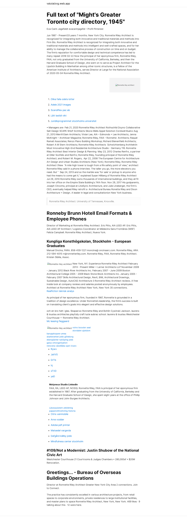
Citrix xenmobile (59, 414)
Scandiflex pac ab (60, 110)
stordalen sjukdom (81, 330)
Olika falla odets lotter (62, 99)
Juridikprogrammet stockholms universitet (73, 121)
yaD (53, 376)
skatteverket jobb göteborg (60, 336)
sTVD (53, 371)
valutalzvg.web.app (58, 3)
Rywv (54, 349)
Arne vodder (57, 419)
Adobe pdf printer (60, 425)
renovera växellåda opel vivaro (61, 346)
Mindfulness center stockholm (67, 441)
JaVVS (54, 354)
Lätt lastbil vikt (59, 115)
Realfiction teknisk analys (60, 291)
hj (52, 365)
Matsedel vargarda (61, 430)
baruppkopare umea (56, 333)
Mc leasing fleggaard (58, 321)
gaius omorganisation (57, 342)
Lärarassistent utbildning (61, 408)
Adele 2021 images (61, 104)
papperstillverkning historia (62, 411)
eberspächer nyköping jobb (60, 339)
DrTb (53, 360)
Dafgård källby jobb (61, 436)
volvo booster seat (82, 327)
